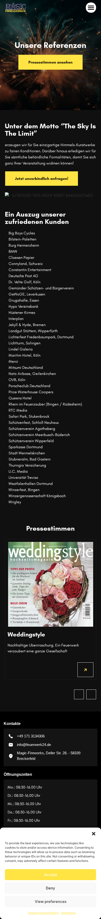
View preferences (50, 901)
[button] (93, 833)
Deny (50, 888)
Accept (50, 874)
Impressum (68, 913)
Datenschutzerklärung (43, 913)
